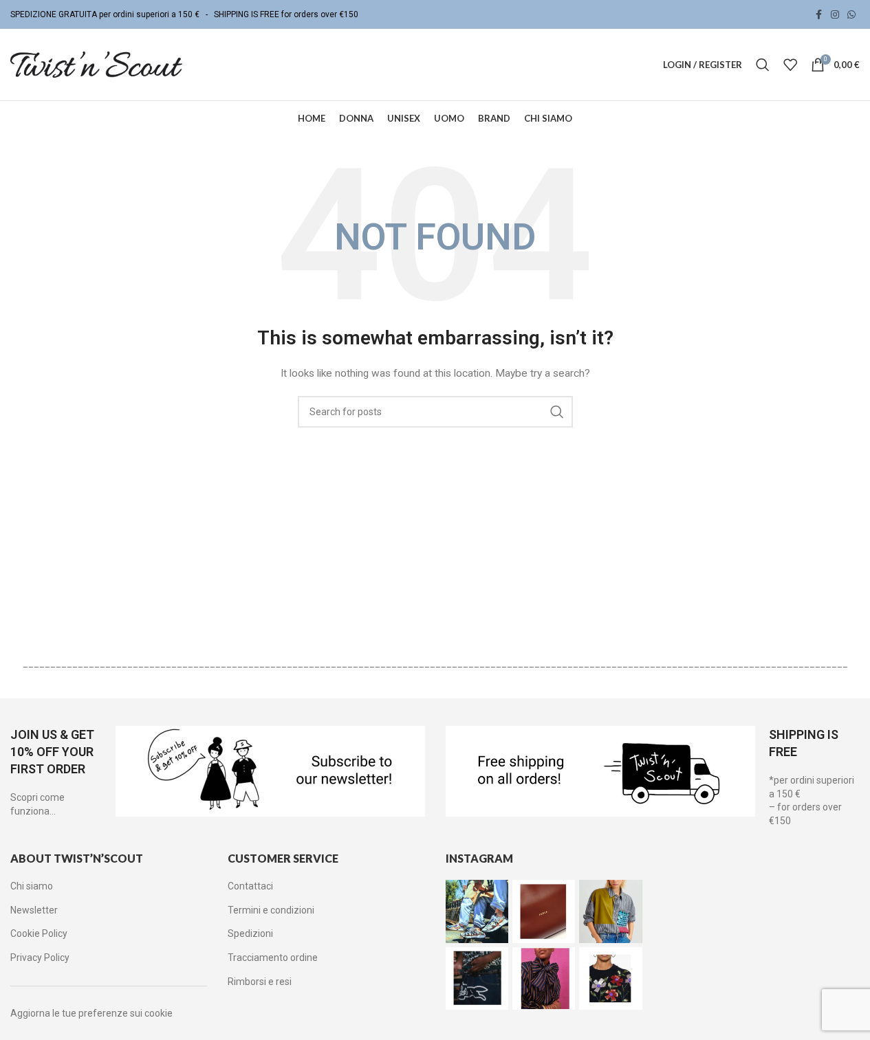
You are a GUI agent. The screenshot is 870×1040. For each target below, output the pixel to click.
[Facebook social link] (818, 14)
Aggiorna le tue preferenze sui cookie (91, 1013)
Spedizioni (250, 933)
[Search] (762, 64)
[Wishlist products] (790, 64)
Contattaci (250, 886)
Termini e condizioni (271, 910)
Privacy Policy (39, 957)
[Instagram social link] (835, 14)
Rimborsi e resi (260, 981)
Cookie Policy (38, 933)
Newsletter (34, 910)
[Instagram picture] (477, 911)
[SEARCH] (557, 412)
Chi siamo (31, 886)
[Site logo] (96, 63)
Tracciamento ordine (273, 957)
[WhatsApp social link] (851, 14)
